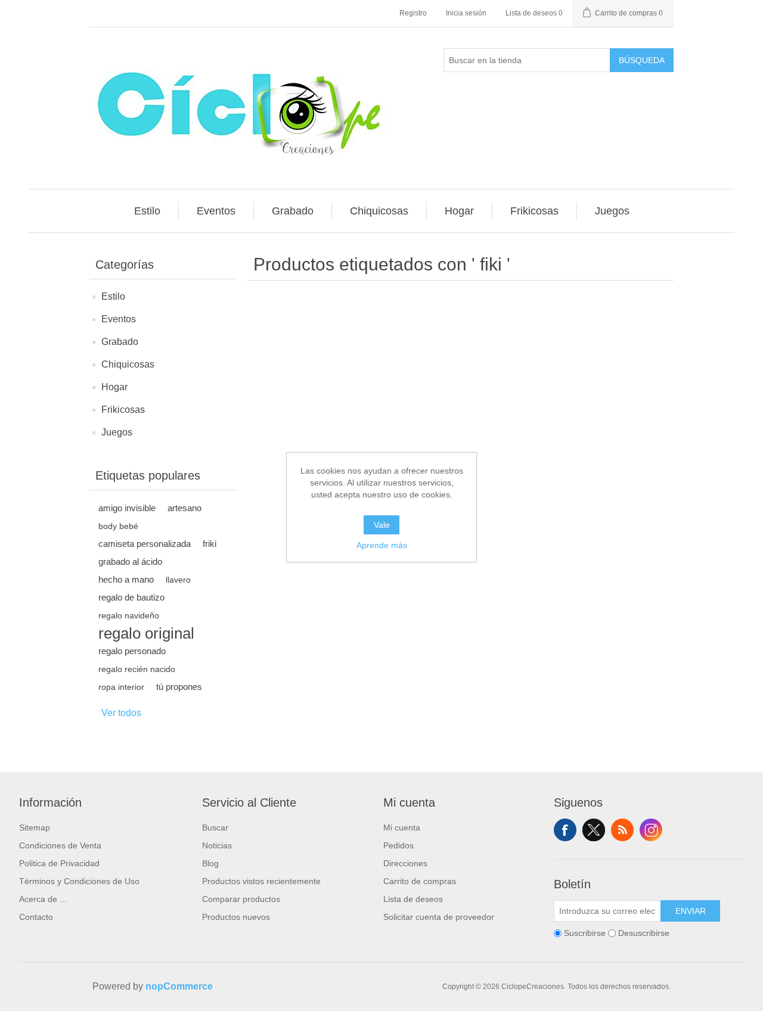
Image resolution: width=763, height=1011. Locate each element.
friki (209, 544)
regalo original (146, 633)
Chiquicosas (127, 364)
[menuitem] (147, 211)
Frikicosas (123, 410)
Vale (382, 525)
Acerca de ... (43, 899)
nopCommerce (179, 986)
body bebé (118, 526)
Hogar (114, 387)
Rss (622, 830)
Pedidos (398, 845)
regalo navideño (128, 615)
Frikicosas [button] (534, 211)
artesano (184, 508)
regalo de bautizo (131, 597)
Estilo (113, 296)
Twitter (593, 830)
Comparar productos (241, 899)
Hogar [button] (459, 211)
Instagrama (651, 830)
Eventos (118, 319)
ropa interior (121, 687)
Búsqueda (642, 60)
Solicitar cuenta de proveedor (438, 917)
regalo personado (132, 651)
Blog (210, 863)
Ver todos (121, 713)
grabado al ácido (130, 561)
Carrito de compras (419, 881)
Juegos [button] (612, 211)
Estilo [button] (147, 211)
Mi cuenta (401, 827)
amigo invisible (127, 508)
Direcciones (405, 863)
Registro (413, 13)
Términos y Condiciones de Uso (79, 881)
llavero (178, 579)
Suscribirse (585, 933)
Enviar (690, 911)
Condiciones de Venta (60, 845)
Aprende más (381, 545)
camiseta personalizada (144, 544)
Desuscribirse (643, 933)
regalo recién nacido (136, 669)
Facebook (565, 830)
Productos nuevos (236, 917)
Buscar (215, 827)
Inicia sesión (466, 13)
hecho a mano (126, 579)
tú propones (179, 687)
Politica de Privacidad (59, 863)
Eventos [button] (216, 211)
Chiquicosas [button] (379, 211)
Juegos (116, 432)
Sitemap (34, 827)
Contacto (36, 917)
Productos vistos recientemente (261, 881)
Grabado (119, 342)
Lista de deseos (413, 899)
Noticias (217, 845)
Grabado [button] (293, 211)
